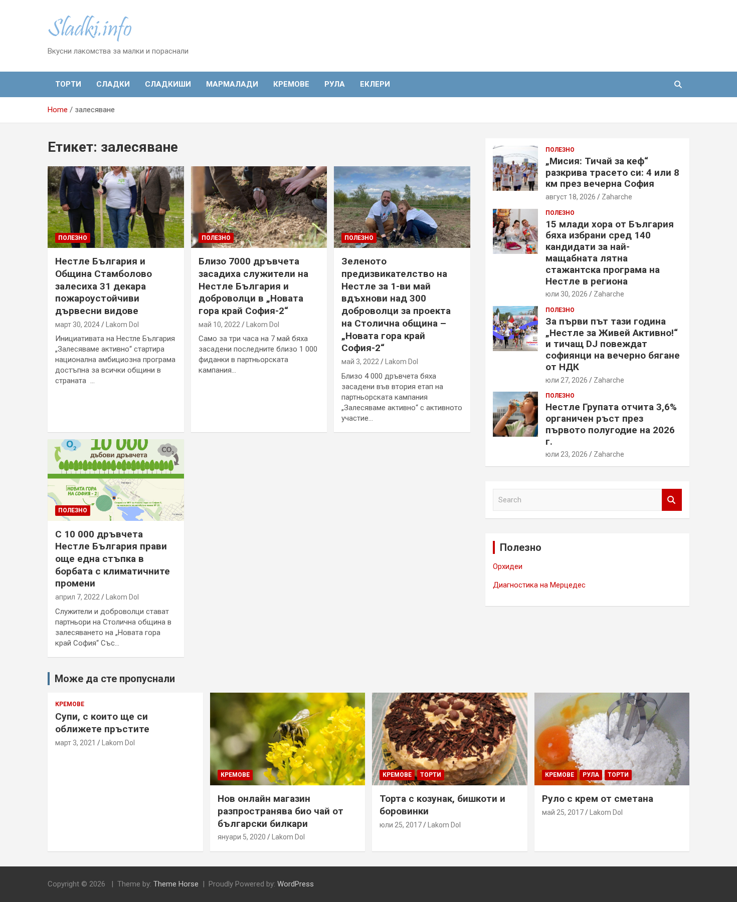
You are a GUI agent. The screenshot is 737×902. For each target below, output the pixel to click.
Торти (68, 84)
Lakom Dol (122, 325)
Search (672, 500)
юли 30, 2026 (566, 294)
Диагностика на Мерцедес (539, 584)
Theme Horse (176, 883)
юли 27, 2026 (566, 380)
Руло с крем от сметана (597, 798)
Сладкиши (168, 84)
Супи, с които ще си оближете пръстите (102, 723)
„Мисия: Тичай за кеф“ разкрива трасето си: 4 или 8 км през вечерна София (612, 172)
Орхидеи (507, 566)
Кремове (291, 84)
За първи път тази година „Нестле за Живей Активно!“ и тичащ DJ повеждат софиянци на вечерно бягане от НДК (612, 344)
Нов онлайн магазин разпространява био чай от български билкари (280, 811)
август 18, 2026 (570, 197)
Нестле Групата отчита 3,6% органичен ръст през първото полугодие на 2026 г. (611, 424)
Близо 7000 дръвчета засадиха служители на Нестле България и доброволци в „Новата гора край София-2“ (253, 286)
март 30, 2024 (77, 325)
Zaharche (617, 197)
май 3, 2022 (360, 362)
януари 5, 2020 (242, 837)
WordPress (295, 883)
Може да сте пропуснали (115, 679)
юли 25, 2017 (401, 825)
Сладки (113, 84)
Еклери (375, 84)
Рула (334, 84)
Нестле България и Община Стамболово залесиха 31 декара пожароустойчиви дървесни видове (103, 286)
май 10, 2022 (219, 325)
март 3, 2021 (75, 743)
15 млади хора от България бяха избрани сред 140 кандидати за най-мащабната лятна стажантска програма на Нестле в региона (609, 252)
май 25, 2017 (563, 812)
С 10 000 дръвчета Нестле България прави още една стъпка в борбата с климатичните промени (112, 558)
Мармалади (232, 84)
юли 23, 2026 (566, 454)
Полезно (72, 237)
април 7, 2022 (77, 597)
